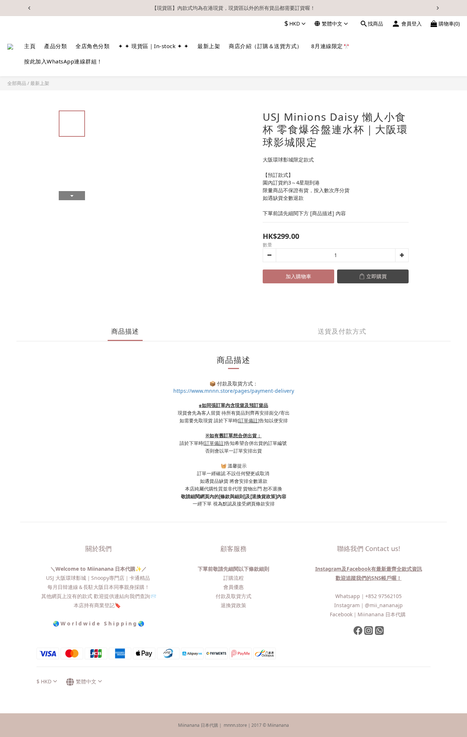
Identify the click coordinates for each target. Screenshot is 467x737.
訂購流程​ (233, 577)
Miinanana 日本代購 (382, 614)
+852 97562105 (383, 596)
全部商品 (16, 83)
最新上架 (39, 83)
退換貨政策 (233, 605)
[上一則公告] (29, 8)
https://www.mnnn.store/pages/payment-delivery (233, 390)
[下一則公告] (438, 8)
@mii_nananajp (384, 605)
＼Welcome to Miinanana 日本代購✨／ (98, 568)
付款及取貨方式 (233, 596)
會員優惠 (233, 586)
